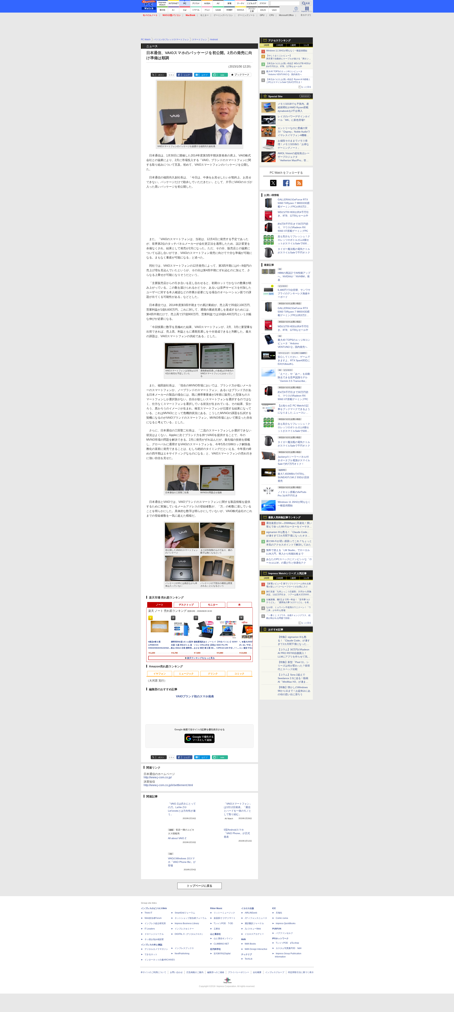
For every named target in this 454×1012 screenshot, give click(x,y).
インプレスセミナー (184, 928)
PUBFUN (276, 928)
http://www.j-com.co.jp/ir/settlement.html (168, 785)
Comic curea (282, 918)
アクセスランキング (279, 40)
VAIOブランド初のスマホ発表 (195, 696)
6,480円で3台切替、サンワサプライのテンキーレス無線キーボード (294, 293)
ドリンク (213, 673)
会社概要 (257, 972)
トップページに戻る (199, 885)
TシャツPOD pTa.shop (287, 943)
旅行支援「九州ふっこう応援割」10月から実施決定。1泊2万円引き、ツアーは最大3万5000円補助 (288, 594)
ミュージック (186, 673)
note (222, 75)
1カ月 (306, 45)
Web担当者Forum (153, 918)
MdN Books (250, 944)
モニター (204, 15)
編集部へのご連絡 (215, 972)
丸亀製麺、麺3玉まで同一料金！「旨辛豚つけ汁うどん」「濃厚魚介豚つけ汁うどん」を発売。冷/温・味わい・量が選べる (288, 602)
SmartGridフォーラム (185, 913)
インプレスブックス (184, 948)
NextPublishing (182, 953)
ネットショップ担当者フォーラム (191, 918)
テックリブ (246, 954)
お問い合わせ (176, 972)
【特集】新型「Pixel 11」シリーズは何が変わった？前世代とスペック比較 (294, 666)
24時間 (279, 45)
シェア (187, 75)
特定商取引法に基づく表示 (301, 972)
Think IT (148, 913)
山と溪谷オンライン (223, 938)
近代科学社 (215, 949)
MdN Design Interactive (256, 949)
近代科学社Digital (222, 953)
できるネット (151, 954)
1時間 (266, 45)
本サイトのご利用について (153, 972)
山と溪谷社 (215, 934)
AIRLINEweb (251, 913)
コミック (239, 673)
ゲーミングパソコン (223, 15)
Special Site (275, 96)
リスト (171, 75)
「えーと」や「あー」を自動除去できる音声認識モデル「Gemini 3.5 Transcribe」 (294, 377)
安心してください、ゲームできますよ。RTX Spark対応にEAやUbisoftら (294, 360)
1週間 (293, 45)
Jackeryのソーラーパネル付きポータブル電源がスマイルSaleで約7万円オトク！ (294, 460)
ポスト (161, 75)
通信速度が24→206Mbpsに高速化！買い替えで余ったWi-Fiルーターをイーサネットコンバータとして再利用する (289, 527)
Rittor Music (216, 908)
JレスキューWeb (253, 928)
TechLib (248, 959)
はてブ (204, 75)
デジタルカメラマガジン (156, 949)
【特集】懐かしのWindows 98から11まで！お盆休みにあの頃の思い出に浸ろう (294, 691)
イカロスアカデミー (254, 934)
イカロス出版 (247, 908)
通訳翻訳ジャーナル (254, 923)
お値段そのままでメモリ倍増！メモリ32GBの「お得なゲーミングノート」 (293, 144)
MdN (243, 939)
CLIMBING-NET (221, 944)
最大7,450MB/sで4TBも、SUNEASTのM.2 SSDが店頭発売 (293, 477)
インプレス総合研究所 (155, 923)
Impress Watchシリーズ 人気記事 (287, 573)
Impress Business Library (187, 923)
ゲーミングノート (246, 15)
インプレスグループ (274, 972)
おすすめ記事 (275, 629)
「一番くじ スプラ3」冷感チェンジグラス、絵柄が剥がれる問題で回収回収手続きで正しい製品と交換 (288, 618)
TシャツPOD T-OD (223, 923)
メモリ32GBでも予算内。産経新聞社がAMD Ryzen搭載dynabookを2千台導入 (293, 107)
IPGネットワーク (280, 938)
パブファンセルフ (284, 933)
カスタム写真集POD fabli (288, 948)
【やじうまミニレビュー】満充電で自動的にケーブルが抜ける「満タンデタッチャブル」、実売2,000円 (288, 58)
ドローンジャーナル (154, 934)
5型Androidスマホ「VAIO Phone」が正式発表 (237, 833)
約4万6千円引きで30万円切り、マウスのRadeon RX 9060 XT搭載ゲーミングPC (293, 227)
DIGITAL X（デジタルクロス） (189, 934)
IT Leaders (150, 928)
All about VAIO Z (177, 838)
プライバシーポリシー (238, 972)
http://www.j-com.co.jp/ (158, 777)
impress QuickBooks (285, 923)
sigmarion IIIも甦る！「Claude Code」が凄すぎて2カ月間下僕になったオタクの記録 (288, 536)
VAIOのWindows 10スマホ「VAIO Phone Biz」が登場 (182, 862)
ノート (159, 604)
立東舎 (217, 928)
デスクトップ (186, 604)
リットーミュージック (224, 913)
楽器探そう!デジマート (225, 918)
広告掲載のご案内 (194, 972)
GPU (262, 15)
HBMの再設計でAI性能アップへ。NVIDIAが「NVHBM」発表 (294, 276)
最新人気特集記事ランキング (284, 517)
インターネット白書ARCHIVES (160, 959)
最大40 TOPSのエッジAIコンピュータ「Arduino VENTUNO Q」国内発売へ (294, 343)
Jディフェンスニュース (256, 918)
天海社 (279, 913)
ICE (274, 908)
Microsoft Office (286, 15)
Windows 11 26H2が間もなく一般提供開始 (286, 50)
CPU (271, 15)
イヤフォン (159, 673)
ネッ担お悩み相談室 (154, 939)
